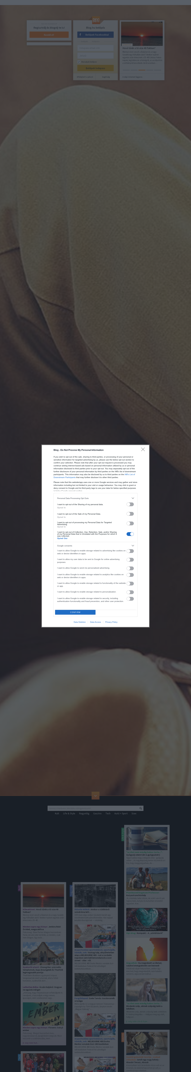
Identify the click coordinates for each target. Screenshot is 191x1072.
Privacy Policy (111, 622)
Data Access (95, 622)
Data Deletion (80, 622)
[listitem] (95, 498)
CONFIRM (75, 612)
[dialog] (95, 536)
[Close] (144, 450)
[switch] (130, 504)
